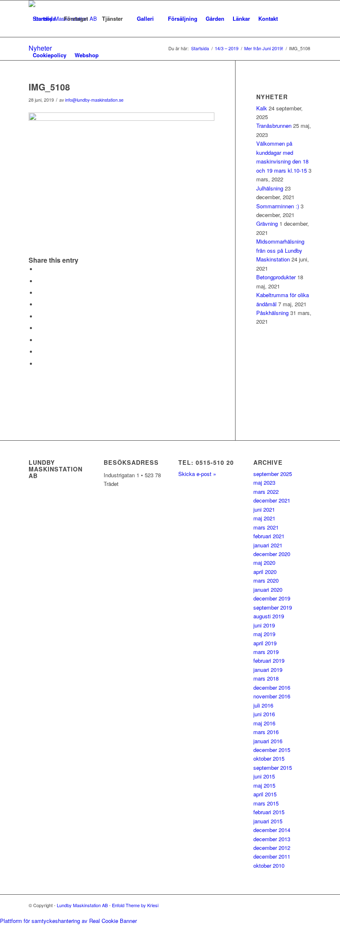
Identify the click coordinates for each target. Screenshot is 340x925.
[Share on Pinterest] (39, 304)
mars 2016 (266, 732)
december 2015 (271, 750)
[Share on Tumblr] (39, 328)
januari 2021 (267, 545)
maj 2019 (264, 634)
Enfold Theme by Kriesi (135, 905)
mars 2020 (266, 580)
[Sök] (110, 55)
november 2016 (271, 696)
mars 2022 (266, 491)
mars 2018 (266, 678)
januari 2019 (267, 670)
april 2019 (265, 643)
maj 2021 (264, 518)
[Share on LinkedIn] (39, 316)
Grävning (267, 223)
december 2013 (271, 839)
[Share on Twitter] (39, 281)
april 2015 (265, 794)
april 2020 (265, 572)
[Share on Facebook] (39, 269)
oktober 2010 (268, 865)
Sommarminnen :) (277, 206)
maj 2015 (264, 785)
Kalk (261, 108)
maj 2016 (264, 723)
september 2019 (272, 607)
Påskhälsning (272, 313)
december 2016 (271, 687)
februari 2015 (268, 812)
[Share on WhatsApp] (39, 293)
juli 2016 (263, 705)
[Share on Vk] (39, 340)
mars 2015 (266, 803)
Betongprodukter (276, 277)
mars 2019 (266, 652)
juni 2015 (264, 776)
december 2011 (271, 856)
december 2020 (271, 554)
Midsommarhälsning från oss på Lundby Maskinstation (280, 250)
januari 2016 (267, 741)
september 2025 (272, 474)
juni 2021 (264, 509)
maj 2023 (264, 482)
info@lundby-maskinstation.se (94, 100)
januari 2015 (267, 821)
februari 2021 (268, 536)
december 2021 (271, 500)
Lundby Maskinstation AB (82, 905)
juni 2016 (264, 714)
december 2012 (271, 848)
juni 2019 (264, 625)
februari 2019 (268, 660)
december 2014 (271, 830)
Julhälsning (269, 188)
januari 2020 (267, 589)
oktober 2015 (268, 758)
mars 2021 (266, 527)
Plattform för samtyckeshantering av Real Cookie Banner (68, 921)
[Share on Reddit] (39, 352)
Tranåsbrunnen (273, 125)
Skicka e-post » (197, 474)
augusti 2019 (268, 616)
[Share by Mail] (39, 364)
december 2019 (271, 598)
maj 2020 (264, 562)
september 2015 (272, 767)
